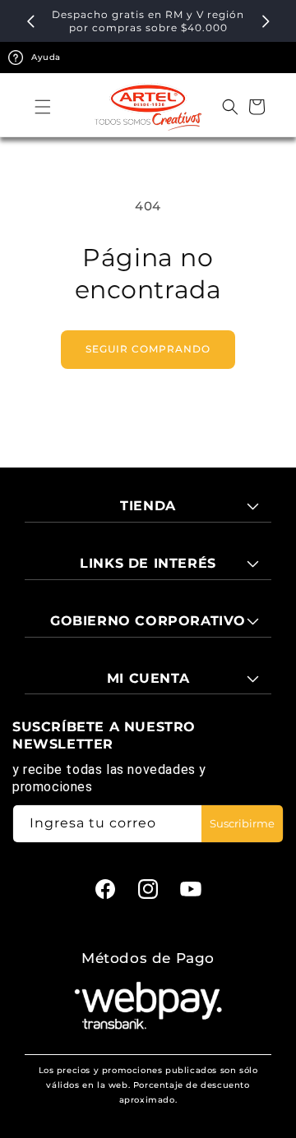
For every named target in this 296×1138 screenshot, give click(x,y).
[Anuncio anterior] (30, 21)
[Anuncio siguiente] (265, 21)
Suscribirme (242, 823)
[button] (43, 107)
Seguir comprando (148, 349)
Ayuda (46, 57)
